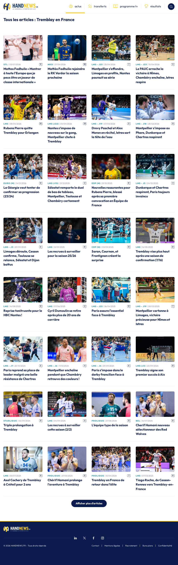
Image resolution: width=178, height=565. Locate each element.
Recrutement (131, 546)
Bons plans (148, 546)
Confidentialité (165, 546)
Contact (95, 546)
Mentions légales (112, 546)
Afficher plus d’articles (89, 503)
